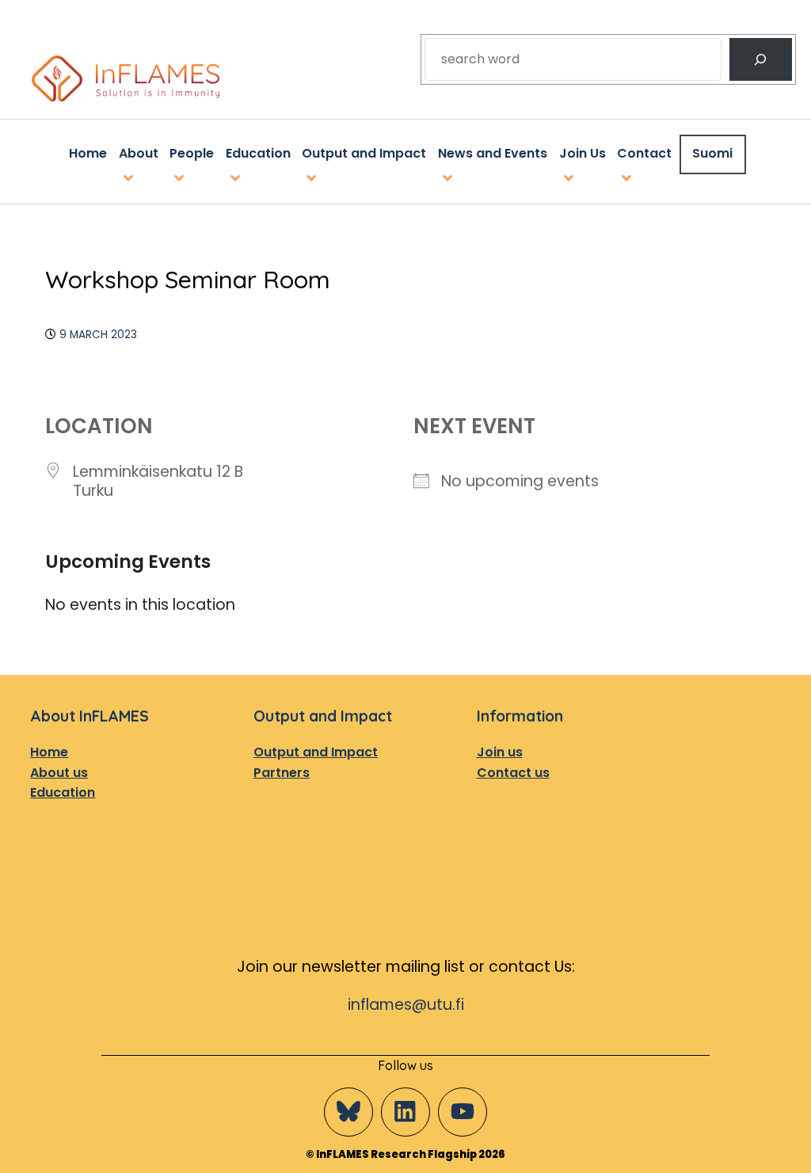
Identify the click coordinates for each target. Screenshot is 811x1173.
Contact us (513, 773)
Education (62, 792)
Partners (281, 773)
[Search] (760, 59)
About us (59, 773)
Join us (500, 752)
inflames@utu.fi (406, 1004)
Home (49, 752)
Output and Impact (315, 752)
